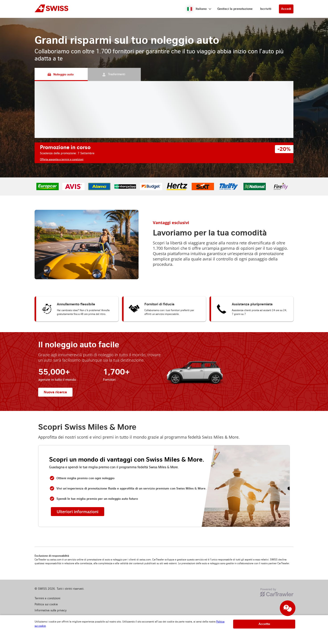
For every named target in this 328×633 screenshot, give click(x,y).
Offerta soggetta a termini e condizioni (61, 159)
